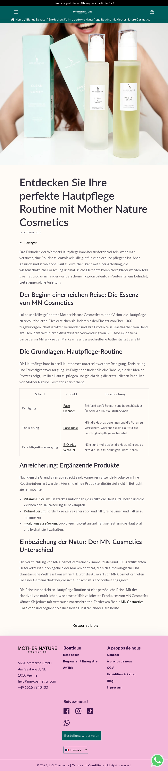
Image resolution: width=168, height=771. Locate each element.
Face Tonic (70, 428)
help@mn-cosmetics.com (37, 681)
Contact (113, 655)
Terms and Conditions (87, 765)
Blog (110, 681)
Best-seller (71, 655)
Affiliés (68, 668)
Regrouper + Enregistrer (81, 661)
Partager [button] (30, 243)
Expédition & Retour (122, 674)
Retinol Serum (34, 511)
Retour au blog (85, 625)
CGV (110, 668)
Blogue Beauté (35, 19)
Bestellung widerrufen (81, 735)
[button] (16, 12)
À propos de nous (119, 661)
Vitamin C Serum (36, 499)
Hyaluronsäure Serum (40, 523)
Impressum (114, 687)
